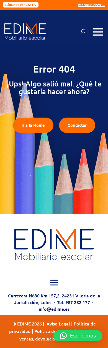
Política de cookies (53, 331)
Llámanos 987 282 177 (21, 4)
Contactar (77, 125)
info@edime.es (54, 309)
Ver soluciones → (91, 5)
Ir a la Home (33, 125)
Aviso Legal (58, 323)
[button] (77, 335)
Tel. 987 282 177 (73, 302)
